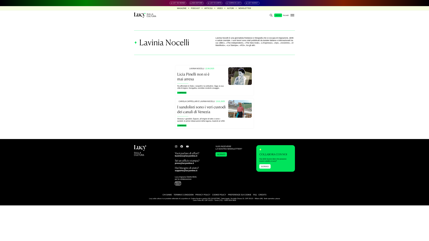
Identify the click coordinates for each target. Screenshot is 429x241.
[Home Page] (145, 15)
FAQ (255, 195)
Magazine (181, 8)
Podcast (195, 8)
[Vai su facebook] (181, 146)
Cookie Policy (219, 195)
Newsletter (245, 8)
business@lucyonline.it (186, 156)
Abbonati (278, 15)
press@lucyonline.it (184, 163)
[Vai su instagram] (176, 146)
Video (220, 8)
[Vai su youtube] (187, 146)
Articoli (208, 8)
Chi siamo (167, 195)
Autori (230, 8)
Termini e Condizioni (184, 195)
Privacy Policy (202, 195)
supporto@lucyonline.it (186, 170)
